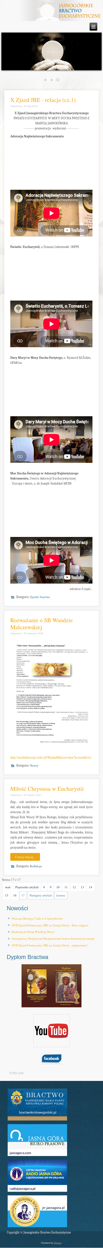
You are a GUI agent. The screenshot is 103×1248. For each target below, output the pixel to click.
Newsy (34, 765)
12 (74, 887)
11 (66, 887)
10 (58, 887)
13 (82, 887)
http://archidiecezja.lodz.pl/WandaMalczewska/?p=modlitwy (51, 757)
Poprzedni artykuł (27, 887)
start (8, 887)
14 (90, 887)
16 (15, 895)
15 (6, 895)
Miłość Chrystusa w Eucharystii (47, 788)
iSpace (58, 1242)
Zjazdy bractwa (40, 597)
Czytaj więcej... (25, 857)
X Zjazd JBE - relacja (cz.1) (43, 100)
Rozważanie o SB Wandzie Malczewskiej (41, 623)
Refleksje (36, 866)
